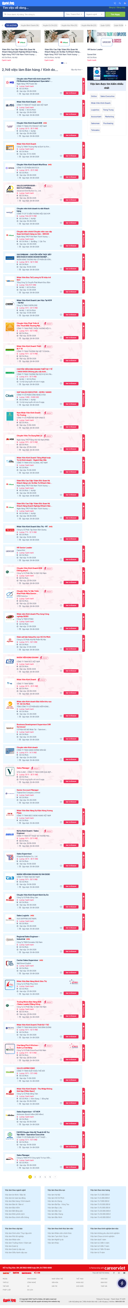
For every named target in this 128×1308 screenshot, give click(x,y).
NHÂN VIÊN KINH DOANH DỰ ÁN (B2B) (33, 874)
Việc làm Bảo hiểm (12, 1207)
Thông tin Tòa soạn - (103, 1299)
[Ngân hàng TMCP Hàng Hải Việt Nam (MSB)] (10, 439)
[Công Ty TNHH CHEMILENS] (10, 304)
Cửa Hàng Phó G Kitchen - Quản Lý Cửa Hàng (28, 1046)
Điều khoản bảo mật (90, 1301)
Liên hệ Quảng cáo (75, 1301)
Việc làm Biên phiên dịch (15, 1214)
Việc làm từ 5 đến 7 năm (99, 1246)
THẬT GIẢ (104, 1286)
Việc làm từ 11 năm (97, 1252)
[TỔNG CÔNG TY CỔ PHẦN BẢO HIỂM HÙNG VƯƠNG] (10, 705)
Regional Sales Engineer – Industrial (28, 937)
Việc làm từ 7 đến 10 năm (100, 1249)
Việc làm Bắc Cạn (55, 1211)
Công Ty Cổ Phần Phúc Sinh (27, 984)
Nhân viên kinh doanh (100, 103)
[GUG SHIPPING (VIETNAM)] (10, 919)
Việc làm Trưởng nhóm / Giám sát (18, 1243)
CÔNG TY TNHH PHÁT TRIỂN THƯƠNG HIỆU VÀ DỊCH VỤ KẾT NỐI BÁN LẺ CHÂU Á (34, 328)
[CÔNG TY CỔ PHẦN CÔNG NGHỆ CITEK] (10, 396)
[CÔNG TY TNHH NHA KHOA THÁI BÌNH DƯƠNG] (10, 1028)
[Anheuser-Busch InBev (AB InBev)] (10, 1115)
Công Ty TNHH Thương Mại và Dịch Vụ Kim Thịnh (33, 147)
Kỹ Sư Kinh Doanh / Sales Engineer (28, 831)
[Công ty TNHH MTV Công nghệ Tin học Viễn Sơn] (10, 1159)
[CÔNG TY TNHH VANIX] (10, 683)
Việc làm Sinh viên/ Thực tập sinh (18, 1233)
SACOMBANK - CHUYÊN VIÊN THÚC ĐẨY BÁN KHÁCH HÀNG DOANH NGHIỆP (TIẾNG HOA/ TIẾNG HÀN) (34, 255)
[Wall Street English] (10, 964)
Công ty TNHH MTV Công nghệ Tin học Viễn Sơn (33, 1158)
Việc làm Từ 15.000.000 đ (100, 1207)
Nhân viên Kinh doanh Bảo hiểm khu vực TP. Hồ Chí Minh (34, 702)
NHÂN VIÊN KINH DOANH (27, 657)
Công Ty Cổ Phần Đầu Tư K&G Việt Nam (31, 573)
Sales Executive (107, 96)
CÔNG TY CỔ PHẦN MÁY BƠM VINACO (31, 418)
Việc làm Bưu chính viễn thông (17, 1217)
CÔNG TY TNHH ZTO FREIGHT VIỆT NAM (32, 126)
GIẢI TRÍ (54, 1286)
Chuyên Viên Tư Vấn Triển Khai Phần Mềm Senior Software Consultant (28, 592)
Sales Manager (23, 768)
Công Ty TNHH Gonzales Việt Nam (29, 942)
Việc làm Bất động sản (14, 1211)
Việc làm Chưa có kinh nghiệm (102, 1236)
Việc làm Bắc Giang (55, 1214)
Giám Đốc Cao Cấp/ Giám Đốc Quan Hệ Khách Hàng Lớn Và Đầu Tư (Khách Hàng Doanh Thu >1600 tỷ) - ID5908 (34, 481)
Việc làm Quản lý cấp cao (15, 1249)
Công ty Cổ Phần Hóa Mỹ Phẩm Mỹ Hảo (31, 639)
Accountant (96, 116)
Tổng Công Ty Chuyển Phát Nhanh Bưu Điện (33, 282)
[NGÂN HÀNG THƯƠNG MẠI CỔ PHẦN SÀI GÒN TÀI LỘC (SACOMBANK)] (10, 258)
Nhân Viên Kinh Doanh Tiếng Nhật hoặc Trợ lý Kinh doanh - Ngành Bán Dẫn (34, 458)
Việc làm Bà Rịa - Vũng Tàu (58, 1204)
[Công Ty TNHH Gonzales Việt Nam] (10, 940)
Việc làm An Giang (55, 1201)
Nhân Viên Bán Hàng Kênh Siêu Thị (32, 981)
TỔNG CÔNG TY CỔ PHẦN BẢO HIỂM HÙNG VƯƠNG (32, 706)
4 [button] (45, 1177)
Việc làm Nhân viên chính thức (60, 1233)
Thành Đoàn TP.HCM (118, 1299)
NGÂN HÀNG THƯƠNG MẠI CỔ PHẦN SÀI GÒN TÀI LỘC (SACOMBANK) (33, 259)
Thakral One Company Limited (28, 793)
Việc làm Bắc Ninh (55, 1217)
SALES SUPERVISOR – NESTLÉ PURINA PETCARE (26, 186)
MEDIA (5, 1279)
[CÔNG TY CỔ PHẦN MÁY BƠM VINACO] (10, 416)
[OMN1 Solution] (10, 595)
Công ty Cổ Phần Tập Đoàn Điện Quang (31, 530)
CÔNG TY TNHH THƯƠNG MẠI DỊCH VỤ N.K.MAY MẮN (34, 374)
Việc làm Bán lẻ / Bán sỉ (14, 1204)
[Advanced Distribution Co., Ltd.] (10, 189)
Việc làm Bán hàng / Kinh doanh (17, 1201)
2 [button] (35, 1177)
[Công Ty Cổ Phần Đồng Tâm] (10, 898)
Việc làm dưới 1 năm (98, 1239)
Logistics (95, 109)
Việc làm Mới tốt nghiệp (14, 1236)
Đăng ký (112, 7)
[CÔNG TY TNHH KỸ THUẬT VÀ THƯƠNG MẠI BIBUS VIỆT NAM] (10, 834)
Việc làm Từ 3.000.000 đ (99, 1195)
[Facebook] (113, 1273)
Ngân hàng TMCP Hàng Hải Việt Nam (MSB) (33, 440)
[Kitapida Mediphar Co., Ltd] (10, 857)
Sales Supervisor (24, 853)
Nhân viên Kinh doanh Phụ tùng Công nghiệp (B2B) (33, 615)
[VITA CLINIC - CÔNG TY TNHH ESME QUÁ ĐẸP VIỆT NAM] (10, 771)
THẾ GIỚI (6, 1286)
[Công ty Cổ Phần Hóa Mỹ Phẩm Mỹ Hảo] (10, 640)
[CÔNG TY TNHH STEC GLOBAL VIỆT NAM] (10, 461)
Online (94, 96)
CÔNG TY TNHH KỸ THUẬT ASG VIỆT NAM (32, 105)
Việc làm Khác (53, 1243)
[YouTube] (124, 1273)
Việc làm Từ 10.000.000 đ (100, 1204)
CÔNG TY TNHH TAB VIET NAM (28, 877)
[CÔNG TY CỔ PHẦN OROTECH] (10, 168)
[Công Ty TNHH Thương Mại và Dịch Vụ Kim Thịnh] (10, 147)
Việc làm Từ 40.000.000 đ (100, 1217)
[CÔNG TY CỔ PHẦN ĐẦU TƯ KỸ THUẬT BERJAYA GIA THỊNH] (10, 1136)
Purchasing (108, 123)
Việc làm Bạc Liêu (55, 1207)
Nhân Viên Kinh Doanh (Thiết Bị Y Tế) (33, 1024)
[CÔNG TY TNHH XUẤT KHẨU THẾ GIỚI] (10, 1072)
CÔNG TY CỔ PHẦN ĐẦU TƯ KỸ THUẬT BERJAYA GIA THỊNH (31, 1137)
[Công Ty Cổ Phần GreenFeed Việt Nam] (10, 1049)
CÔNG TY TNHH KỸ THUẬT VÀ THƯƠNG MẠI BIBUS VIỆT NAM (33, 836)
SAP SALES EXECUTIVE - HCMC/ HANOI (34, 392)
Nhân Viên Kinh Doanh (29, 101)
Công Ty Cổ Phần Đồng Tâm (27, 897)
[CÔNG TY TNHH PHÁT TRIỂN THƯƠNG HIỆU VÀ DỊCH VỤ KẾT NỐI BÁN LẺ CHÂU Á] (10, 327)
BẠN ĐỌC (104, 1282)
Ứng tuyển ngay (71, 93)
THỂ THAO (79, 1279)
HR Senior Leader (24, 547)
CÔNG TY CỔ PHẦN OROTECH (28, 168)
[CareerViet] (10, 551)
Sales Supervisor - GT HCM (28, 1111)
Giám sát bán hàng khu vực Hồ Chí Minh (33, 637)
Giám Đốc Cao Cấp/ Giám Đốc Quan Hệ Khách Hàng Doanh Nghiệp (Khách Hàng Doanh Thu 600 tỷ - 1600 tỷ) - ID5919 (34, 504)
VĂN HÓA (55, 1282)
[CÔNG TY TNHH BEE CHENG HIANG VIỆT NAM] (10, 814)
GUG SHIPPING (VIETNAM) (26, 919)
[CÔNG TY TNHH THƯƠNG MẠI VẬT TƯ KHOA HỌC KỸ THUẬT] (10, 350)
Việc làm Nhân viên (12, 1239)
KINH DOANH (31, 1279)
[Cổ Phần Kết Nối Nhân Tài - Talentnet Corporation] (10, 728)
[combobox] (33, 14)
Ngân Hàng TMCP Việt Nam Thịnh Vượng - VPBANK (33, 236)
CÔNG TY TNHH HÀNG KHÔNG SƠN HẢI (31, 750)
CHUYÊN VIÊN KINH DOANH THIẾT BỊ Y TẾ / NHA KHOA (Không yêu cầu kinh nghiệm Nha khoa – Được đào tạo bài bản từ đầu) (34, 370)
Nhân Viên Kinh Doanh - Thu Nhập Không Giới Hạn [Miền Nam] (34, 1089)
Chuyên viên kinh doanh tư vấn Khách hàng (33, 209)
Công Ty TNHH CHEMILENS (27, 305)
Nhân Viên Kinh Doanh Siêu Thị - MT (34, 526)
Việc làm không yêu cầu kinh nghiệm (105, 1233)
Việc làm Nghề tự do (56, 1239)
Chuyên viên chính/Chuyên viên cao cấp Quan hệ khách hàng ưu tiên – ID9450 (34, 232)
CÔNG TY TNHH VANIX (25, 684)
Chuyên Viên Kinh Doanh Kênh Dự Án (33, 895)
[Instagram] (119, 1273)
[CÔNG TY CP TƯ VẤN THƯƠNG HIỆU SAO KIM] (10, 212)
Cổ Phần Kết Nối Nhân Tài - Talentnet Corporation (31, 729)
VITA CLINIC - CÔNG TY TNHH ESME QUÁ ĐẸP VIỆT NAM (34, 772)
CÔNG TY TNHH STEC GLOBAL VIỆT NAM (32, 463)
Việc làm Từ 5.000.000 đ (99, 1198)
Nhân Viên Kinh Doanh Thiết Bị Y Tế (29, 347)
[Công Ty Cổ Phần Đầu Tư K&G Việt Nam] (10, 572)
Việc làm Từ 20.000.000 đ (100, 1211)
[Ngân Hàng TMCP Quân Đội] (10, 82)
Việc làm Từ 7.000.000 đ (99, 1201)
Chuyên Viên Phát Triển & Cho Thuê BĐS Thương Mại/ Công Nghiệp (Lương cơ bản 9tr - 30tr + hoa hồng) (29, 324)
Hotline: (117, 1301)
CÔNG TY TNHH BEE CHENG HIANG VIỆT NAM (34, 815)
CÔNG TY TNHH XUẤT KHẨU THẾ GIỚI (31, 1071)
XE (28, 1286)
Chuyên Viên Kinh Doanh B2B (32, 123)
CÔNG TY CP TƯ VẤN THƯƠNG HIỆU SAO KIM (33, 214)
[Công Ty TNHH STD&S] (10, 617)
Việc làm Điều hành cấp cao (16, 1252)
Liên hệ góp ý (103, 1301)
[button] (120, 3)
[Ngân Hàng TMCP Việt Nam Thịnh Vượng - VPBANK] (10, 235)
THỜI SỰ (5, 1282)
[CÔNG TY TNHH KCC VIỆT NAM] (10, 661)
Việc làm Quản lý (11, 1246)
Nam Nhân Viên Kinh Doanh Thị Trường (28, 413)
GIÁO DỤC (104, 1279)
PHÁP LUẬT (7, 1290)
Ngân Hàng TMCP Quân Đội (27, 84)
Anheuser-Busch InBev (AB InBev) (30, 1114)
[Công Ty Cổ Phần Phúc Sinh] (10, 985)
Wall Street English (24, 963)
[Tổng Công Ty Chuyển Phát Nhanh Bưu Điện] (10, 281)
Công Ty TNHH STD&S (25, 619)
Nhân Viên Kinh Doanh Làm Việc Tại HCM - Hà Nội (34, 301)
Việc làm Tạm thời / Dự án (58, 1236)
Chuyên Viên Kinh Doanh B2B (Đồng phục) (29, 569)
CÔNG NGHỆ (31, 1282)
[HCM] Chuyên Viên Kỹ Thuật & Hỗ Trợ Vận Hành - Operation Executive (33, 1133)
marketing (109, 116)
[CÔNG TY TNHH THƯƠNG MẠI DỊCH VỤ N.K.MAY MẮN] (10, 373)
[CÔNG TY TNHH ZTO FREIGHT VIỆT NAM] (10, 126)
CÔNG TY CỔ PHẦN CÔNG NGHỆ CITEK (31, 395)
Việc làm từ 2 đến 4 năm (99, 1243)
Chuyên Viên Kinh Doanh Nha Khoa (34, 164)
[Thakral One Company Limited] (10, 793)
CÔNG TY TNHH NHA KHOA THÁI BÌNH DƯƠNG (34, 1027)
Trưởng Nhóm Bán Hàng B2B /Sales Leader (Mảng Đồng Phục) (29, 1002)
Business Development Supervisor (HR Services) (34, 725)
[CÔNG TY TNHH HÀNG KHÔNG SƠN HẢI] (10, 751)
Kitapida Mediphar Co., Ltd (27, 856)
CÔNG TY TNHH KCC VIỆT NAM (28, 662)
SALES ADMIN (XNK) (26, 1068)
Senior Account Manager (28, 790)
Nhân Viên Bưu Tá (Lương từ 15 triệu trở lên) (34, 278)
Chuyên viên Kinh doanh (27, 747)
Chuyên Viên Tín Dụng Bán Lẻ (29, 435)
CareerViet (21, 550)
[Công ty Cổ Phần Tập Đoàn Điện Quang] (10, 530)
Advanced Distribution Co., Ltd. (29, 191)
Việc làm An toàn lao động (15, 1198)
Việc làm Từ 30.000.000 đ (100, 1214)
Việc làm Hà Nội (54, 1195)
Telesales (95, 130)
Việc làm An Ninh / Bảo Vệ (15, 1195)
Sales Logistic (25, 915)
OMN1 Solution (22, 596)
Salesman (95, 123)
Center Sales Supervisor (30, 960)
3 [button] (40, 1177)
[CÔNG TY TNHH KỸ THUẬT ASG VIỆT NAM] (10, 105)
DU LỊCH (30, 1290)
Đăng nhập (121, 7)
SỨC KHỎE (80, 1286)
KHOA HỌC (80, 1282)
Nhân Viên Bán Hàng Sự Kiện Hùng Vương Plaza (35, 811)
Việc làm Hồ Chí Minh (56, 1198)
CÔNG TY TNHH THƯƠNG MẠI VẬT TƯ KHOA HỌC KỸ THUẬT (33, 351)
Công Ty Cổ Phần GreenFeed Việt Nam (31, 1050)
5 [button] (50, 1177)
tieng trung (108, 109)
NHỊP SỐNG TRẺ (57, 1279)
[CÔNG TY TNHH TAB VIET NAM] (10, 878)
